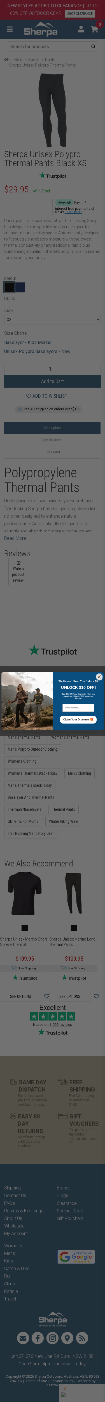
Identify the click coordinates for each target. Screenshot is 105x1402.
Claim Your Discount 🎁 (78, 719)
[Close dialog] (99, 676)
